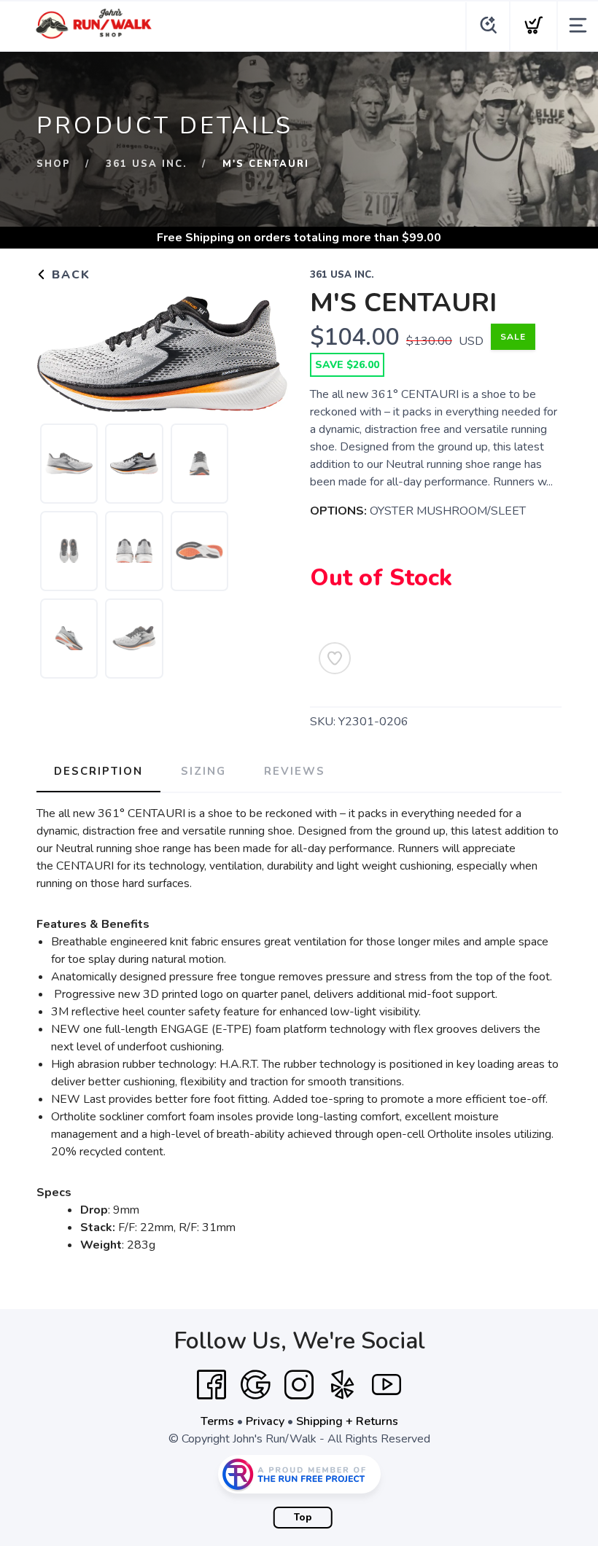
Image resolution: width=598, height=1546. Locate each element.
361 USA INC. (146, 164)
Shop (53, 164)
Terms (217, 1421)
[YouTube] (386, 1385)
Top (303, 1517)
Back (68, 275)
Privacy (265, 1421)
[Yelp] (343, 1385)
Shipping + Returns (347, 1421)
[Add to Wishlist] (335, 658)
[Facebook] (211, 1385)
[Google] (255, 1385)
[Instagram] (299, 1385)
